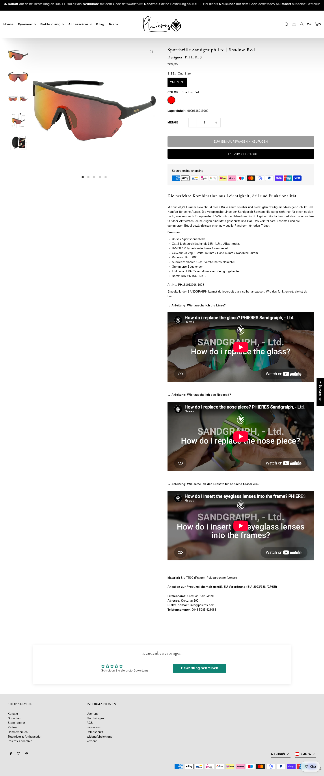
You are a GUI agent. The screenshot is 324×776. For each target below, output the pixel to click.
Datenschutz (95, 732)
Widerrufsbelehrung (99, 736)
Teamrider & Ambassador (24, 736)
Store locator (16, 722)
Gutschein (14, 718)
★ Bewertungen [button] (320, 391)
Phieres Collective (20, 741)
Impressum (94, 727)
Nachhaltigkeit (96, 718)
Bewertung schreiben (199, 668)
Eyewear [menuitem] (25, 24)
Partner (12, 727)
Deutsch (278, 754)
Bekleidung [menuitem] (50, 24)
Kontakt (13, 713)
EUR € (305, 754)
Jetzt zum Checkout (241, 154)
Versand (92, 741)
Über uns (93, 713)
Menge (173, 122)
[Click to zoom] (151, 52)
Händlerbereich (18, 732)
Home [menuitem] (8, 24)
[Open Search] (286, 24)
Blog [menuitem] (100, 24)
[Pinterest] (26, 754)
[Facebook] (11, 754)
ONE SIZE (177, 82)
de (309, 24)
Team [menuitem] (113, 24)
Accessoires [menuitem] (78, 24)
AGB (90, 722)
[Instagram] (18, 754)
